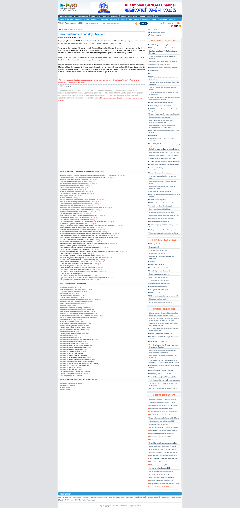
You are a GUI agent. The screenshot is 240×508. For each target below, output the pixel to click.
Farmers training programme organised (161, 218)
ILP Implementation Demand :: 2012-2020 (73, 295)
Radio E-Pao (95, 16)
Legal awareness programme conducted (161, 212)
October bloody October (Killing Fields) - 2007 (74, 334)
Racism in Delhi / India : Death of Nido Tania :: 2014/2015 (77, 301)
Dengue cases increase (156, 265)
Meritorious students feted (157, 299)
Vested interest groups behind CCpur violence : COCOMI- (82, 262)
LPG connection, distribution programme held (163, 296)
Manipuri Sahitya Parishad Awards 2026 (161, 434)
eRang (123, 16)
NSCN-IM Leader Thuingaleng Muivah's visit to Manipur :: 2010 (79, 318)
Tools (154, 19)
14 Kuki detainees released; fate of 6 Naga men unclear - (81, 228)
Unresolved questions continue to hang (161, 471)
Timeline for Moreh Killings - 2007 (70, 338)
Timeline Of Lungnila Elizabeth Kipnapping (73, 356)
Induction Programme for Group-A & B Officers (164, 418)
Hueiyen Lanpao (65, 387)
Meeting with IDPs (155, 440)
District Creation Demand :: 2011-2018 (72, 297)
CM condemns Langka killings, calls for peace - (78, 220)
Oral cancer (153, 74)
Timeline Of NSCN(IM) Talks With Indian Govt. (74, 366)
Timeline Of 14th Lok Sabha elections (72, 354)
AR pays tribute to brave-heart (158, 290)
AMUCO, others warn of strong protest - (76, 185)
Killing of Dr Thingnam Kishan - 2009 (71, 322)
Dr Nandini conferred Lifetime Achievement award (164, 215)
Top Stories (82, 500)
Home (71, 29)
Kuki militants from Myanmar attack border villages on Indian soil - (84, 232)
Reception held (154, 247)
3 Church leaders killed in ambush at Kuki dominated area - (82, 230)
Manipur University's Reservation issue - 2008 (74, 326)
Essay (110, 497)
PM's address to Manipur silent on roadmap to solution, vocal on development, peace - (90, 238)
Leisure (122, 19)
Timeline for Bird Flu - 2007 (68, 336)
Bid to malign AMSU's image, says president (163, 67)
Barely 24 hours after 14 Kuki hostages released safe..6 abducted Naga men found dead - (91, 226)
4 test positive (153, 71)
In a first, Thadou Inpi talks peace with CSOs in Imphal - (81, 240)
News (62, 19)
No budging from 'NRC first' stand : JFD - (76, 206)
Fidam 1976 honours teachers (158, 277)
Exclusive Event (118, 497)
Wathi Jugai (91, 500)
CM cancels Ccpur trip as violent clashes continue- (79, 276)
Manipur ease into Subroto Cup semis (161, 371)
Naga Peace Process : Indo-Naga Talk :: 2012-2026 (76, 289)
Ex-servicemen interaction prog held (160, 302)
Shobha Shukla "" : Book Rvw (163, 462)
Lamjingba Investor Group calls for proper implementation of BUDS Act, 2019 (162, 126)
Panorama (146, 19)
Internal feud (153, 136)
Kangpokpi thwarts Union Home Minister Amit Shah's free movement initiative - (88, 244)
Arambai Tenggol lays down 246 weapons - (77, 246)
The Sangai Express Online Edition (71, 383)
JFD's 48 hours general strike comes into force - (79, 218)
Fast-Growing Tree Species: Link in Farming (163, 430)
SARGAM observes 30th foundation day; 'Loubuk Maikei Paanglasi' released (164, 98)
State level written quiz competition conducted (163, 233)
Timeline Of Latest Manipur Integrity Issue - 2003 (75, 358)
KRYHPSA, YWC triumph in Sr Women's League (164, 374)
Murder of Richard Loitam (68, 305)
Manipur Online (65, 389)
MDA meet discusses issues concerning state (163, 155)
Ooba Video (132, 16)
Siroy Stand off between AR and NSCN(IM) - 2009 (75, 324)
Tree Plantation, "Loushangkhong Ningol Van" (163, 459)
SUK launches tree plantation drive (160, 191)
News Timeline (165, 497)
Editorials (85, 497)
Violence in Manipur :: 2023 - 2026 (70, 287)
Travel (86, 19)
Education (95, 19)
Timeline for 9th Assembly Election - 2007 (73, 342)
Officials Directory (81, 16)
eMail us (172, 19)
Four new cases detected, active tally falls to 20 (164, 152)
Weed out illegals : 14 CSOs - (73, 189)
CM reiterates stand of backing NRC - (75, 214)
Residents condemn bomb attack (159, 117)
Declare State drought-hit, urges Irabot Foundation (164, 114)
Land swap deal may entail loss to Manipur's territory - (80, 203)
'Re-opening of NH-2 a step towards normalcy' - (78, 183)
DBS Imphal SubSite (64, 497)
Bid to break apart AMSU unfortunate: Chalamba (164, 149)
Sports (61, 500)
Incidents (142, 497)
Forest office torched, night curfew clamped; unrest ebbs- (81, 268)
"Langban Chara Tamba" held (158, 250)
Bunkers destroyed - (70, 197)
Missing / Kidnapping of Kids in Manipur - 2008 (74, 330)
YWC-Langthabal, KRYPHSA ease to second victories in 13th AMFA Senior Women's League (164, 361)
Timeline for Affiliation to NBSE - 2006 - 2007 (74, 344)
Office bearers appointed (157, 253)
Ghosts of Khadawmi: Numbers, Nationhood (163, 452)
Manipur (78, 19)
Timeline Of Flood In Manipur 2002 (71, 370)
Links (130, 19)
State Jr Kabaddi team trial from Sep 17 (161, 334)
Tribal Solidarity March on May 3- (74, 266)
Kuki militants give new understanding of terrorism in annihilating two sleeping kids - (90, 234)
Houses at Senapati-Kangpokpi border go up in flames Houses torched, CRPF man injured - (92, 175)
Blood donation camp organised (159, 222)
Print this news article (157, 32)
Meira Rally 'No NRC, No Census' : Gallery (162, 399)
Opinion (178, 497)
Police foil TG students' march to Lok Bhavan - (78, 179)
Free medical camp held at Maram (160, 209)
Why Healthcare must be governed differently (163, 455)
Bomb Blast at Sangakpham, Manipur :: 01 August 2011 (77, 310)
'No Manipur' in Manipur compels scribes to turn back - (81, 242)
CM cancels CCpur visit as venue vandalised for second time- (83, 272)
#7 (159, 474)
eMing (142, 16)
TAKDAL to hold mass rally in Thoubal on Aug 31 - (79, 201)
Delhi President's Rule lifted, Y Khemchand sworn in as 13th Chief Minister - (87, 236)
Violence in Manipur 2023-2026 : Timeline (162, 402)
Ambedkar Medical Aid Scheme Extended (162, 446)
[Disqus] (101, 135)
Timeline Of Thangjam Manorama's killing (73, 352)
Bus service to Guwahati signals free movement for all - (81, 210)
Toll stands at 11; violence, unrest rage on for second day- (82, 256)
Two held (152, 261)
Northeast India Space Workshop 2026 (161, 480)
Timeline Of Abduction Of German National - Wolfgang (77, 362)
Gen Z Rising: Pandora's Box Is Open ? (161, 477)
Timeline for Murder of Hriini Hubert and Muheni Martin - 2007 (79, 340)
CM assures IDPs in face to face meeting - (77, 193)
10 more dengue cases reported (159, 280)
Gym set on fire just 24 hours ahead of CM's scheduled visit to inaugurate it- (87, 278)
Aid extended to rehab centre (158, 286)
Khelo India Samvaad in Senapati (159, 415)
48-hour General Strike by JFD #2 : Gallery (162, 449)
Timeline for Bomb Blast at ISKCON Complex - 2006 (76, 346)
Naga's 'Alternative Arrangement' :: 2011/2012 (74, 303)
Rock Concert (69, 500)
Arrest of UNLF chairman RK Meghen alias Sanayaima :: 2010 (79, 314)
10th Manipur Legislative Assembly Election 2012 (75, 308)
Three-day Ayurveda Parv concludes (160, 106)
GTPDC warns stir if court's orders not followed (163, 165)
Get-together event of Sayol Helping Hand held (163, 230)
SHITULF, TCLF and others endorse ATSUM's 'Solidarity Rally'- (83, 260)
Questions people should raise (158, 424)
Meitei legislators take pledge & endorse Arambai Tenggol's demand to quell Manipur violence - (93, 252)
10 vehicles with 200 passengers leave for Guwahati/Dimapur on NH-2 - (86, 208)
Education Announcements (98, 497)
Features (104, 19)
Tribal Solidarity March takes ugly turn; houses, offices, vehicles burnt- (86, 258)
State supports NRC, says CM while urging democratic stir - (82, 216)
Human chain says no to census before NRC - (78, 224)
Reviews (70, 19)
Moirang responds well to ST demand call (162, 48)
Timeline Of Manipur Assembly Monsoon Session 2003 (77, 360)
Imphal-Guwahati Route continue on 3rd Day (163, 443)
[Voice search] (136, 23)
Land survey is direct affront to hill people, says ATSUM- (81, 270)
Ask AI (143, 23)
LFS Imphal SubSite (152, 497)
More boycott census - (71, 195)
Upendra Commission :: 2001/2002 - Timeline (74, 374)
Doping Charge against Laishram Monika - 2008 (75, 328)
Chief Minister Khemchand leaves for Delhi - (77, 181)
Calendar (114, 16)
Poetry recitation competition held (159, 274)
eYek (156, 16)
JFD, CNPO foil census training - (74, 187)
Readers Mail (77, 497)
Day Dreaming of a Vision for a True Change (163, 405)
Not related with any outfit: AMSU (159, 268)
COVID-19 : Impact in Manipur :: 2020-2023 (73, 291)
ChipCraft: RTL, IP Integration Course (160, 409)
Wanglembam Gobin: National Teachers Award (164, 484)
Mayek (136, 19)
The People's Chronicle (67, 385)
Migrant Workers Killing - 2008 (69, 332)
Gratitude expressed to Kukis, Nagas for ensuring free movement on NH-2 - (87, 177)
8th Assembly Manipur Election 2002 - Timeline (75, 372)
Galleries (113, 19)
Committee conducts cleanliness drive (161, 206)
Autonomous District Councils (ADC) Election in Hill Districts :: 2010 (81, 316)
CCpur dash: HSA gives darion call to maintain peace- (81, 264)
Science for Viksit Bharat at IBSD (159, 468)
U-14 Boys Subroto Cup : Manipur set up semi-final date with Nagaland (163, 346)
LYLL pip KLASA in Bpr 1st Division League (163, 388)
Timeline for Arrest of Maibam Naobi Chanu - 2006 (76, 348)
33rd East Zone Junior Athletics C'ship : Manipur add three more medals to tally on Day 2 (164, 319)
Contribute (162, 19)
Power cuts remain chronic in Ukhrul (160, 173)
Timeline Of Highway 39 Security (70, 368)
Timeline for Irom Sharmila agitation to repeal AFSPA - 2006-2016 (80, 299)
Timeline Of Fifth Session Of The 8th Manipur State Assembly (79, 364)
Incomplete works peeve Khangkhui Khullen (163, 61)
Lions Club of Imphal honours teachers (161, 102)
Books (149, 16)
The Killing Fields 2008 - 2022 (69, 293)
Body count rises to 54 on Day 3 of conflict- (77, 254)
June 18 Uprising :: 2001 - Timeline (71, 376)
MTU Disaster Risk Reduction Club (160, 437)
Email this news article (158, 30)
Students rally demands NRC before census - (78, 212)
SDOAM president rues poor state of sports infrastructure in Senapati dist (162, 351)
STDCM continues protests (157, 200)
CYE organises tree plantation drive (160, 244)
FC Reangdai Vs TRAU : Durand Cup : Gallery (163, 427)
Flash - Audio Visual (131, 497)
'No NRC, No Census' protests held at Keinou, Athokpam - (82, 199)
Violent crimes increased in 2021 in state (162, 158)
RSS (76, 500)
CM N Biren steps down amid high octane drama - (79, 250)
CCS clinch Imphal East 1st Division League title (164, 380)
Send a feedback (156, 35)
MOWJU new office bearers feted (159, 293)
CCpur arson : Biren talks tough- (73, 274)
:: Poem (163, 412)
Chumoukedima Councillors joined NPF (161, 421)
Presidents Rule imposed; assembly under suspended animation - (84, 248)
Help (100, 506)
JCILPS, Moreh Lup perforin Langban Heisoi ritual (164, 161)
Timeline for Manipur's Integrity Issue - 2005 (74, 350)
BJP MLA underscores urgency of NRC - (76, 191)
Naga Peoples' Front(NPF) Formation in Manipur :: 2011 (77, 312)
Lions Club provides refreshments (159, 271)
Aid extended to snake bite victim (159, 283)
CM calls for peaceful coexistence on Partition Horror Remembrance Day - (87, 222)
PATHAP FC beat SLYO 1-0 (158, 342)
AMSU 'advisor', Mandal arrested (159, 64)
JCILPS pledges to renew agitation (160, 45)
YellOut (106, 16)
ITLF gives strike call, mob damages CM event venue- (80, 280)
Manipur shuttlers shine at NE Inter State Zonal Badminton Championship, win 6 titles (163, 314)
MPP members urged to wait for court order (162, 203)
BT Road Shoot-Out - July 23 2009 (71, 320)
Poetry (173, 497)
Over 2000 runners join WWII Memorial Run (163, 377)
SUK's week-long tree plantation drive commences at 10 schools (161, 121)
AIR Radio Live (66, 16)
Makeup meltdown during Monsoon (160, 465)
